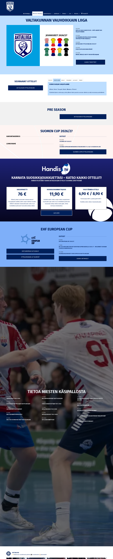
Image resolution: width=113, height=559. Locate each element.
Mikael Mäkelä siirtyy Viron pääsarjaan (87, 54)
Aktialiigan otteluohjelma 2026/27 (86, 44)
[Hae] (106, 13)
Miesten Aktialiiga (37, 13)
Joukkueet (56, 13)
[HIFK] (53, 52)
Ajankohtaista (47, 13)
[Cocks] (53, 42)
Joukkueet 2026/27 (56, 35)
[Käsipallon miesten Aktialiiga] (10, 6)
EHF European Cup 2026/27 (66, 241)
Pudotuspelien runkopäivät (84, 49)
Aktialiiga (27, 13)
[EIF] (66, 42)
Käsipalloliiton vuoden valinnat (87, 410)
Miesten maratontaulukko (14, 414)
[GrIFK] (47, 52)
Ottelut (64, 13)
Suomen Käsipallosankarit (85, 421)
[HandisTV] (56, 169)
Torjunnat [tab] (68, 80)
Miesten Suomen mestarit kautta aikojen (18, 419)
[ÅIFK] (66, 52)
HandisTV (85, 13)
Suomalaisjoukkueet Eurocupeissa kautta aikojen (74, 253)
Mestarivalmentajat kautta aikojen (52, 398)
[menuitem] (106, 13)
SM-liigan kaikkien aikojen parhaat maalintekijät (91, 416)
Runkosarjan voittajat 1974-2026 (51, 404)
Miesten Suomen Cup (83, 405)
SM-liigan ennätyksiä (48, 419)
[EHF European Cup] (30, 239)
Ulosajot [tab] (75, 80)
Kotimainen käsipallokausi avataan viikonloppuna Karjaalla (86, 37)
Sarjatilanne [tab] (57, 80)
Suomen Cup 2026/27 (65, 141)
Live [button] (70, 13)
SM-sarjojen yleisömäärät (14, 409)
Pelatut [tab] (50, 80)
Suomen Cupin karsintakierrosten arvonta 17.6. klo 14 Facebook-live (80, 146)
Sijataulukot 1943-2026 (13, 398)
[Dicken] (59, 42)
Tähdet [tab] (80, 80)
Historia (76, 13)
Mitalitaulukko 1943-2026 (49, 409)
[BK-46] (47, 42)
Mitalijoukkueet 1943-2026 (50, 414)
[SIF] (59, 52)
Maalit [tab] (63, 80)
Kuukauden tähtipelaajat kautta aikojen (18, 404)
